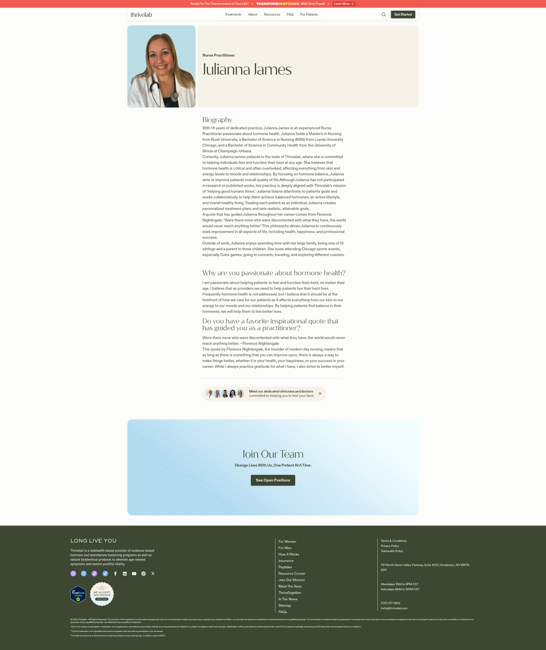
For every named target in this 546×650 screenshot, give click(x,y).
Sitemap (285, 605)
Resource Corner (292, 573)
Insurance (286, 561)
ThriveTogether (290, 593)
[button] (233, 14)
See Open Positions (273, 480)
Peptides (285, 567)
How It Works (289, 554)
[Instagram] (73, 573)
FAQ (290, 15)
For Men (285, 548)
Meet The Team (290, 586)
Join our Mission (292, 580)
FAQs (283, 612)
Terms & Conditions (394, 541)
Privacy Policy (390, 546)
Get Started (403, 14)
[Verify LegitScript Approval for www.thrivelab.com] (78, 594)
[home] (141, 14)
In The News (288, 599)
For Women (287, 541)
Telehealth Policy (392, 551)
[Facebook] (94, 573)
